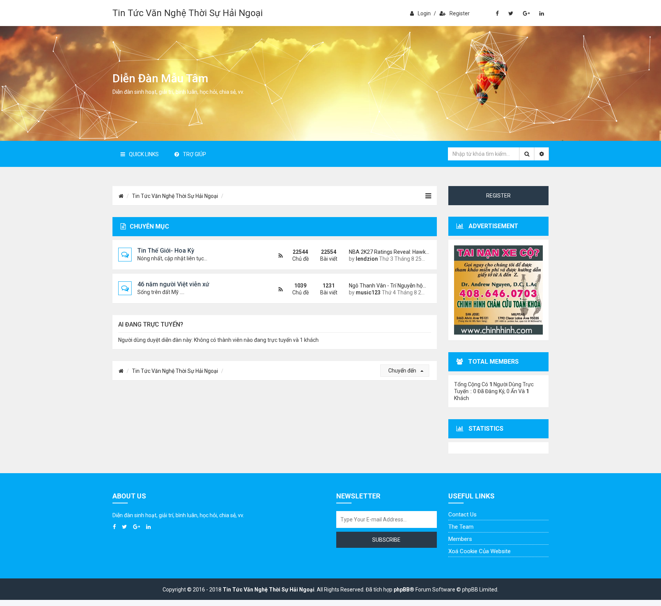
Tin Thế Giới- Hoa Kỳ (165, 250)
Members (460, 539)
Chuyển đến (402, 371)
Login (424, 13)
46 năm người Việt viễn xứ (173, 284)
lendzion (367, 259)
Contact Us (462, 514)
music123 (368, 292)
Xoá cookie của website (479, 551)
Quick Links (144, 154)
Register (459, 13)
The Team (461, 526)
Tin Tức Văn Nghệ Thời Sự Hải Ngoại (187, 13)
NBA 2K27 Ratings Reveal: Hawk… (387, 252)
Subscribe (386, 540)
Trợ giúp (194, 154)
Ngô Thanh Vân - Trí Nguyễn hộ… (387, 286)
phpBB (402, 589)
